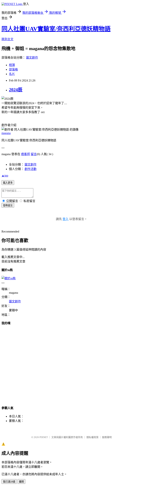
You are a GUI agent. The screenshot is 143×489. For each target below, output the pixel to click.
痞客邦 (25, 154)
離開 (21, 481)
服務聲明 (107, 437)
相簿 (12, 65)
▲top (4, 175)
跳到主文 (7, 39)
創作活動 (30, 169)
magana (6, 133)
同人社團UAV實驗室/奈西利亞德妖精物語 (56, 28)
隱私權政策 (92, 437)
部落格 (13, 69)
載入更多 (8, 182)
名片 (12, 74)
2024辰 (15, 89)
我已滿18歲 (9, 481)
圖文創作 (32, 57)
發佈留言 (8, 205)
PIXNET (43, 437)
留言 (34, 154)
